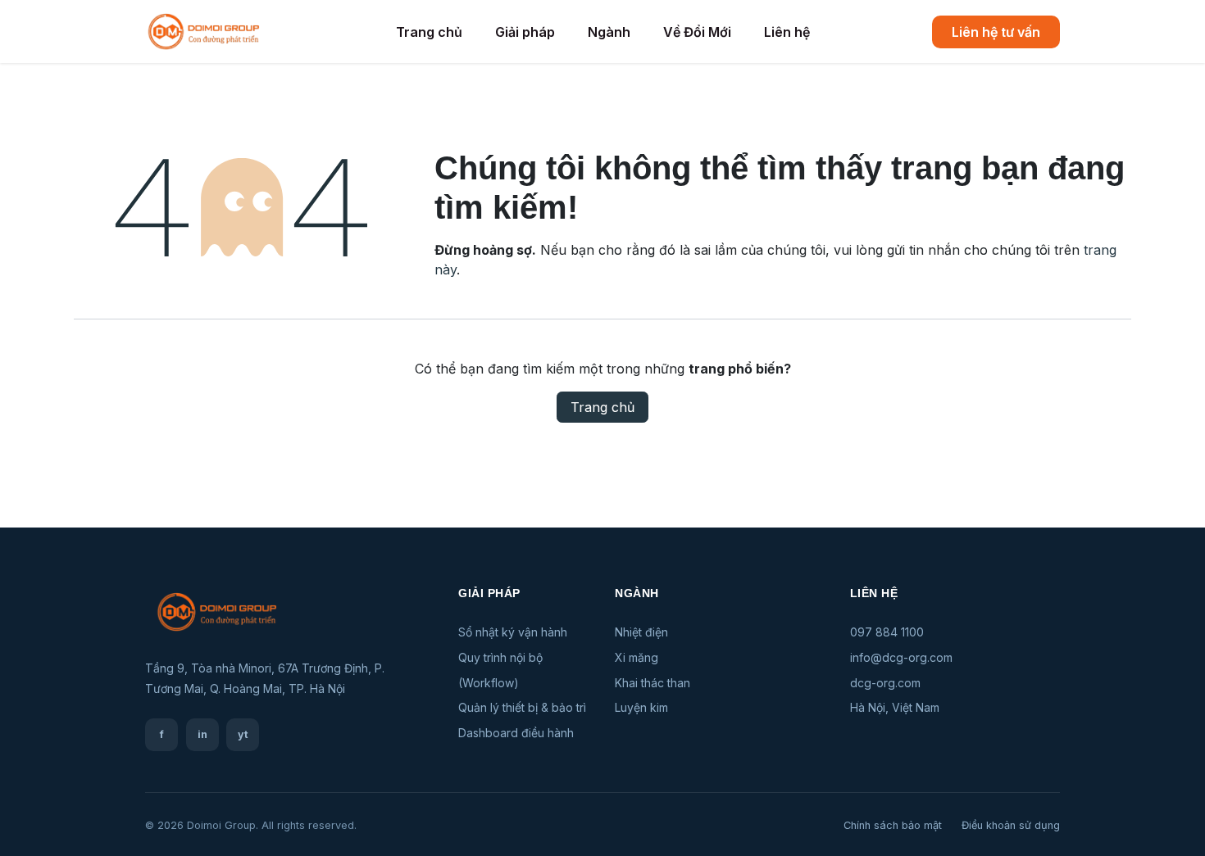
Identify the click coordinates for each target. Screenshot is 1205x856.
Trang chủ (429, 32)
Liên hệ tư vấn (996, 32)
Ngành (609, 32)
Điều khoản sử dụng (1011, 825)
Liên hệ (787, 32)
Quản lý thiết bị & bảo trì (522, 707)
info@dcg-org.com (901, 657)
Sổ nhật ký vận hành (512, 632)
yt (243, 734)
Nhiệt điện (641, 632)
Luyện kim (641, 707)
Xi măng (636, 657)
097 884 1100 (887, 632)
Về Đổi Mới (697, 32)
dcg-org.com (885, 683)
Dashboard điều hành (516, 733)
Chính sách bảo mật (893, 825)
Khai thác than (652, 683)
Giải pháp (525, 32)
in (202, 734)
